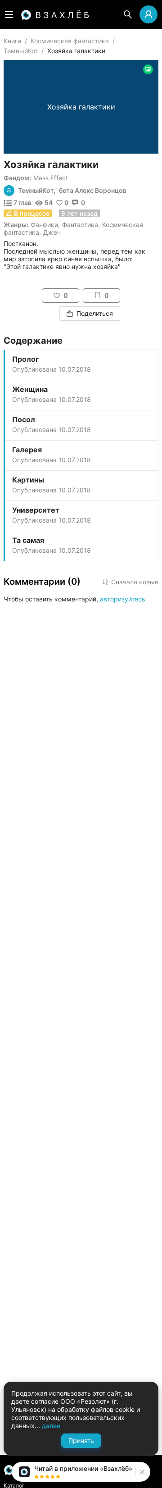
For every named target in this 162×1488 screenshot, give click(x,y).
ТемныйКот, (36, 190)
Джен (52, 232)
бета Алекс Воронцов (92, 190)
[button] (141, 1471)
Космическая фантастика (70, 41)
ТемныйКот (21, 51)
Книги (12, 41)
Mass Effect (50, 178)
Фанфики (44, 224)
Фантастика (80, 224)
